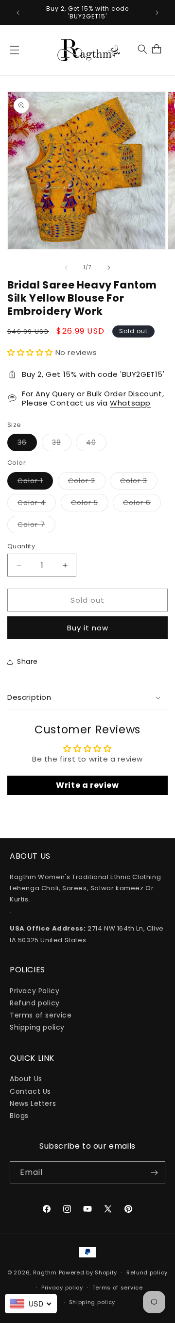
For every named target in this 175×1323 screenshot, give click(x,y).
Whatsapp (130, 403)
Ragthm (45, 1272)
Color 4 (37, 504)
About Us (26, 1079)
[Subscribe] (154, 1172)
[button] (14, 50)
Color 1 (35, 482)
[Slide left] (66, 267)
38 (61, 444)
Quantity (21, 546)
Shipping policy (37, 1027)
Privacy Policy (34, 991)
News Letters (33, 1103)
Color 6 (142, 504)
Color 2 (86, 482)
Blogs (19, 1115)
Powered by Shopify (88, 1272)
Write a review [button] (87, 785)
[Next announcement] (157, 12)
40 (96, 444)
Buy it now (87, 628)
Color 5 (89, 504)
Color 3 (139, 482)
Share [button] (27, 661)
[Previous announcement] (18, 12)
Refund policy (35, 1003)
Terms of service (41, 1015)
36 (27, 444)
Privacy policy (62, 1287)
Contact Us (30, 1091)
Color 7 (36, 526)
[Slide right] (109, 267)
